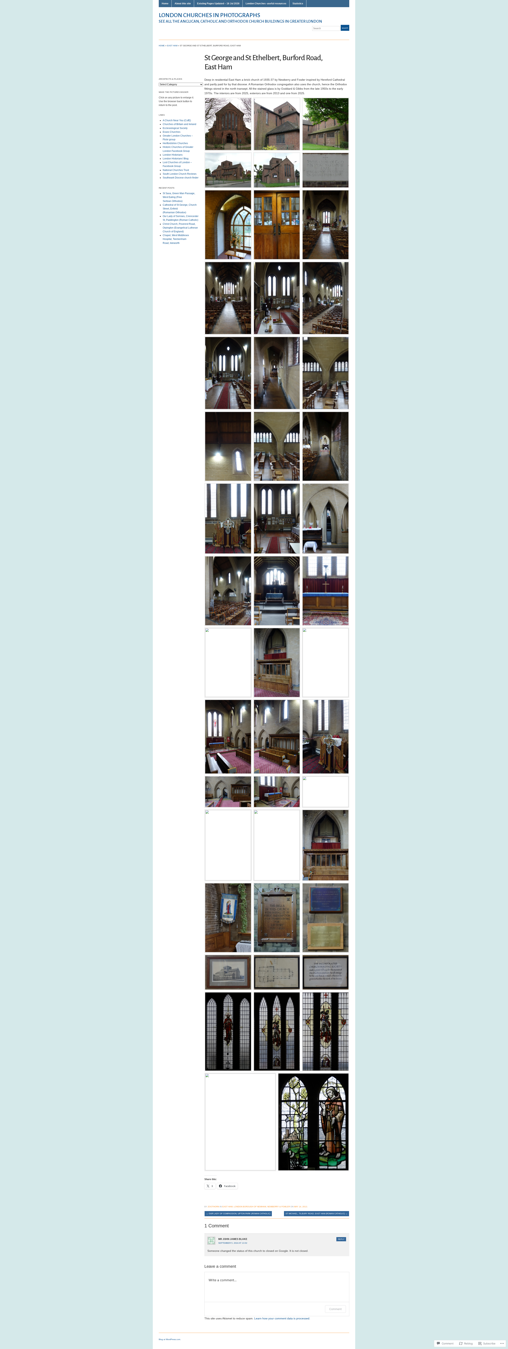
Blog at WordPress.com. (170, 1339)
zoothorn (213, 1207)
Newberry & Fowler (278, 1207)
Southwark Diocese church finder (180, 177)
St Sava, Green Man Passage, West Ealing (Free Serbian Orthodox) (179, 197)
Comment (335, 1309)
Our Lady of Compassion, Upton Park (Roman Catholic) (238, 1213)
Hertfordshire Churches (175, 143)
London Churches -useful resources (266, 3)
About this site (183, 3)
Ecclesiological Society (175, 128)
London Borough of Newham (250, 1207)
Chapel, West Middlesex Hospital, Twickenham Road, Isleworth (176, 239)
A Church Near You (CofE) (177, 120)
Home (165, 3)
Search (345, 28)
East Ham (172, 46)
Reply (341, 1239)
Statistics (297, 3)
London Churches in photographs (209, 15)
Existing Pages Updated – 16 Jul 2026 (218, 3)
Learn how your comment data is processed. (282, 1318)
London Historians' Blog (176, 158)
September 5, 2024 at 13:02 (232, 1243)
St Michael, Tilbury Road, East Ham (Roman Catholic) (316, 1213)
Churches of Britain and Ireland (179, 124)
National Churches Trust (176, 170)
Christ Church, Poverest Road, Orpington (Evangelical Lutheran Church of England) (180, 228)
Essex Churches (171, 132)
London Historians (173, 154)
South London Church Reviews (179, 174)
